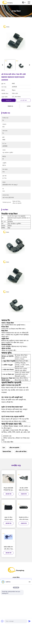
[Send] (29, 621)
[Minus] (29, 582)
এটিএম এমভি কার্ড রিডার (20, 452)
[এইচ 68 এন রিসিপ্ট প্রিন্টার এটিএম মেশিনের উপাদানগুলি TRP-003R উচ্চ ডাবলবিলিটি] (24, 478)
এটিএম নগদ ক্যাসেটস (14, 448)
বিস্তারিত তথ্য (10, 106)
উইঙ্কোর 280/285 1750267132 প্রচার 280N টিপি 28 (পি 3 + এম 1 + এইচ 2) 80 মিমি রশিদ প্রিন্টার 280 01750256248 (8, 489)
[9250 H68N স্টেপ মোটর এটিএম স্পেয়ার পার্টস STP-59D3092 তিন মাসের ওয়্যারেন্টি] (8, 537)
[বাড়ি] (16, 572)
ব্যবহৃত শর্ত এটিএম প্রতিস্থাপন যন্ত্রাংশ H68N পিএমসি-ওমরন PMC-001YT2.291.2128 (8, 518)
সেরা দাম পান (8, 100)
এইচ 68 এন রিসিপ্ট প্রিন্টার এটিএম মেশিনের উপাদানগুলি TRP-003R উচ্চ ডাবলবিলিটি (24, 489)
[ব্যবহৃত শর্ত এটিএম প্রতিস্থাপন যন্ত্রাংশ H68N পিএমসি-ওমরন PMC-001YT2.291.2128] (8, 508)
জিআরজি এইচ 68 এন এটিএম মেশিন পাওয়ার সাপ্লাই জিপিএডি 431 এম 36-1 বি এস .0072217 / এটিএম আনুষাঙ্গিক (23, 518)
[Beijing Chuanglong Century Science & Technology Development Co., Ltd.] (7, 2)
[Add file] (2, 621)
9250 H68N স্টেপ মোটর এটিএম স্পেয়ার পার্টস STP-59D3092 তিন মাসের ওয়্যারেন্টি (8, 548)
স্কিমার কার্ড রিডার (7, 452)
